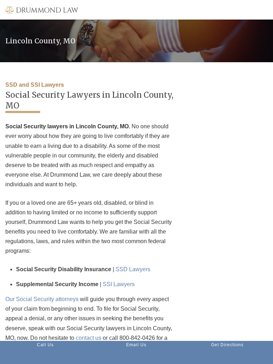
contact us (88, 338)
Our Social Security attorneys (42, 299)
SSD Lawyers (133, 269)
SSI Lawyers (119, 284)
